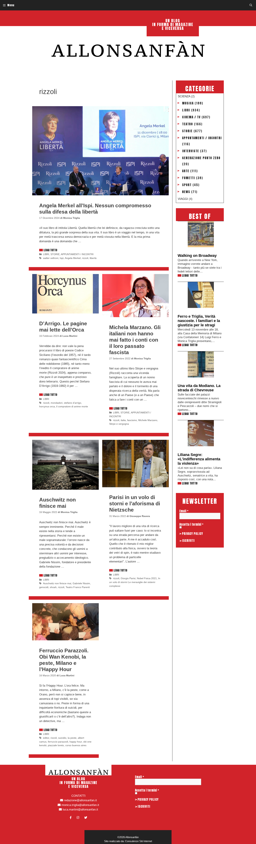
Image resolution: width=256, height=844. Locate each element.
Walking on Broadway (197, 255)
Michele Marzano (147, 420)
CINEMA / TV (191, 117)
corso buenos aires (75, 745)
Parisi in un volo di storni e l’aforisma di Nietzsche (134, 503)
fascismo (132, 420)
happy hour (75, 741)
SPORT (187, 185)
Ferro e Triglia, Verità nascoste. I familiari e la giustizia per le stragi (199, 320)
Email (183, 511)
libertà (93, 258)
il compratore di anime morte (72, 406)
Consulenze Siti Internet (138, 841)
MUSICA (188, 103)
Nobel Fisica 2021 (147, 578)
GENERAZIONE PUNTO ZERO (201, 158)
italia (123, 420)
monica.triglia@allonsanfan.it (80, 805)
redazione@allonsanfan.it (80, 800)
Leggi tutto (50, 250)
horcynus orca (47, 406)
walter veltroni (50, 258)
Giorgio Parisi (128, 578)
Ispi (62, 258)
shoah (53, 587)
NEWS (186, 192)
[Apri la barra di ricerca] (251, 5)
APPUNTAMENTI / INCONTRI (77, 254)
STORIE (55, 254)
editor (46, 737)
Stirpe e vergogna (119, 423)
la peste (72, 737)
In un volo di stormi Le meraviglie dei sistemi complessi (134, 582)
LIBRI (46, 254)
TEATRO (187, 124)
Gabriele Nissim (81, 583)
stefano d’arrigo (72, 402)
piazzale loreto (56, 745)
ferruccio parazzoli (58, 741)
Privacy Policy (192, 533)
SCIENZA (184, 96)
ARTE (185, 171)
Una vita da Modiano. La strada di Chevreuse (199, 388)
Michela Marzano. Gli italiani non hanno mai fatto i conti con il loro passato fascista (135, 339)
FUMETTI (188, 178)
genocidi (43, 587)
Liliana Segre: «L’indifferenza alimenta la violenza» (199, 459)
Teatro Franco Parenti (78, 587)
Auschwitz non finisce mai (57, 583)
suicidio (62, 737)
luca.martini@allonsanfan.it (80, 809)
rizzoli (85, 258)
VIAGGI (183, 199)
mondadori (57, 402)
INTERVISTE (190, 151)
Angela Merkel (73, 258)
